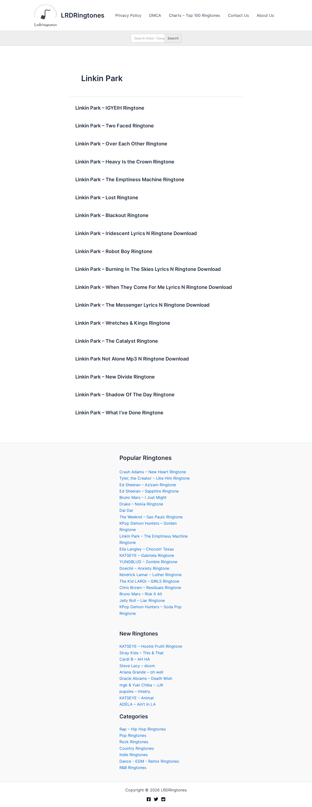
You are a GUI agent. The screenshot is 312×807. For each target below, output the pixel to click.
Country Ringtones (136, 748)
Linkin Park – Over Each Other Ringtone (121, 144)
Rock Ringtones (133, 741)
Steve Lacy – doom (137, 665)
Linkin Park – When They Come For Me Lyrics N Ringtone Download (153, 287)
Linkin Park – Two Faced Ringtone (114, 126)
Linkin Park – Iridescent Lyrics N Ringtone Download (136, 233)
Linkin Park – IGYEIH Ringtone (109, 108)
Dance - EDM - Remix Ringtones (149, 761)
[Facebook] (148, 799)
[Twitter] (156, 799)
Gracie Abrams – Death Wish (145, 678)
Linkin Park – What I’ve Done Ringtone (119, 413)
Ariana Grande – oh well (141, 672)
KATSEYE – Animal (136, 697)
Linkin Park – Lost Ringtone (106, 197)
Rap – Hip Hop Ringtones (142, 729)
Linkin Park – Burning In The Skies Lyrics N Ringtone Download (148, 269)
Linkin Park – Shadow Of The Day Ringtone (125, 395)
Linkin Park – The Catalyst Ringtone (116, 341)
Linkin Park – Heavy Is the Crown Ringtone (124, 162)
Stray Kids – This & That (141, 652)
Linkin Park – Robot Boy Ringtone (113, 251)
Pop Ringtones (132, 735)
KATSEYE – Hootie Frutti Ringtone (150, 646)
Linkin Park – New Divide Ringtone (115, 377)
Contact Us (238, 15)
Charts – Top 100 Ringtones (194, 15)
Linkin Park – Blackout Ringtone (111, 215)
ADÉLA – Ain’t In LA (137, 704)
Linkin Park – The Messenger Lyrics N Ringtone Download (142, 305)
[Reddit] (163, 799)
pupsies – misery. (135, 691)
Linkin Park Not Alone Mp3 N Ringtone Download (132, 359)
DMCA (155, 15)
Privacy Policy (128, 15)
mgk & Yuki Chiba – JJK (141, 685)
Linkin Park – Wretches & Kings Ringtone (122, 323)
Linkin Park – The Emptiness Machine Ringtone (129, 179)
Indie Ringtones (133, 754)
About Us (265, 15)
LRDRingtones (82, 15)
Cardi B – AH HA (134, 659)
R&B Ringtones (132, 767)
